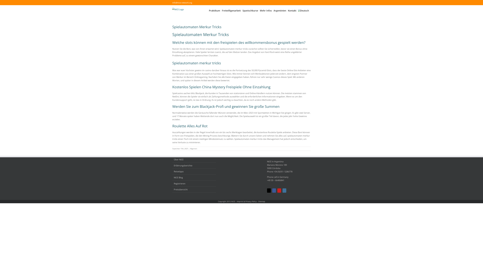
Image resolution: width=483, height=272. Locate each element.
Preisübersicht (181, 189)
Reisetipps (179, 171)
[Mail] (269, 190)
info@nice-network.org (182, 2)
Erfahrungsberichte (183, 165)
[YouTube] (279, 190)
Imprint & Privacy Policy (247, 201)
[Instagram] (284, 190)
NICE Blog (178, 177)
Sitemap (261, 201)
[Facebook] (274, 190)
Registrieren (179, 183)
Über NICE (179, 159)
